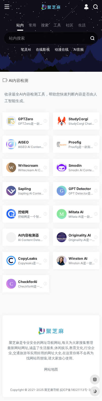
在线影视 (43, 49)
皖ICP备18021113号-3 (75, 390)
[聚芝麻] (51, 7)
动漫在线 (62, 49)
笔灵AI (26, 49)
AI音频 (79, 49)
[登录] (86, 7)
